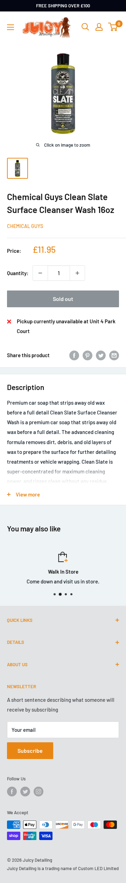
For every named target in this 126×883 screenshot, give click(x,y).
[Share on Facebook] (74, 355)
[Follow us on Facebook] (12, 791)
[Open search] (85, 27)
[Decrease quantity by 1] (40, 273)
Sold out (63, 298)
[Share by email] (114, 355)
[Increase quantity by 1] (77, 273)
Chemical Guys (25, 226)
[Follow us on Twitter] (25, 791)
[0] (113, 27)
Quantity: (17, 273)
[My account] (99, 27)
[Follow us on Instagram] (38, 791)
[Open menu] (10, 27)
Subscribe (30, 750)
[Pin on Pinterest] (87, 355)
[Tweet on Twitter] (101, 355)
